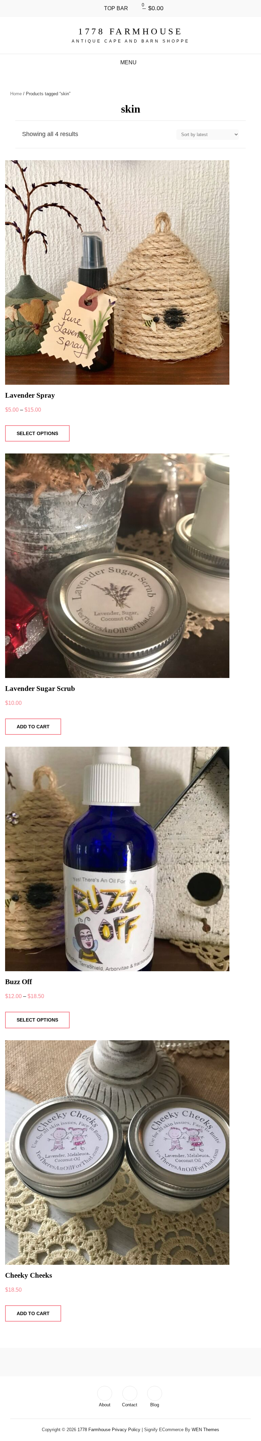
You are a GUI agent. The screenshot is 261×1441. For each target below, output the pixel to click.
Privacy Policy (126, 1429)
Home (16, 93)
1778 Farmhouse (130, 31)
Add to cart (33, 726)
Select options (37, 433)
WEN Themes (205, 1429)
